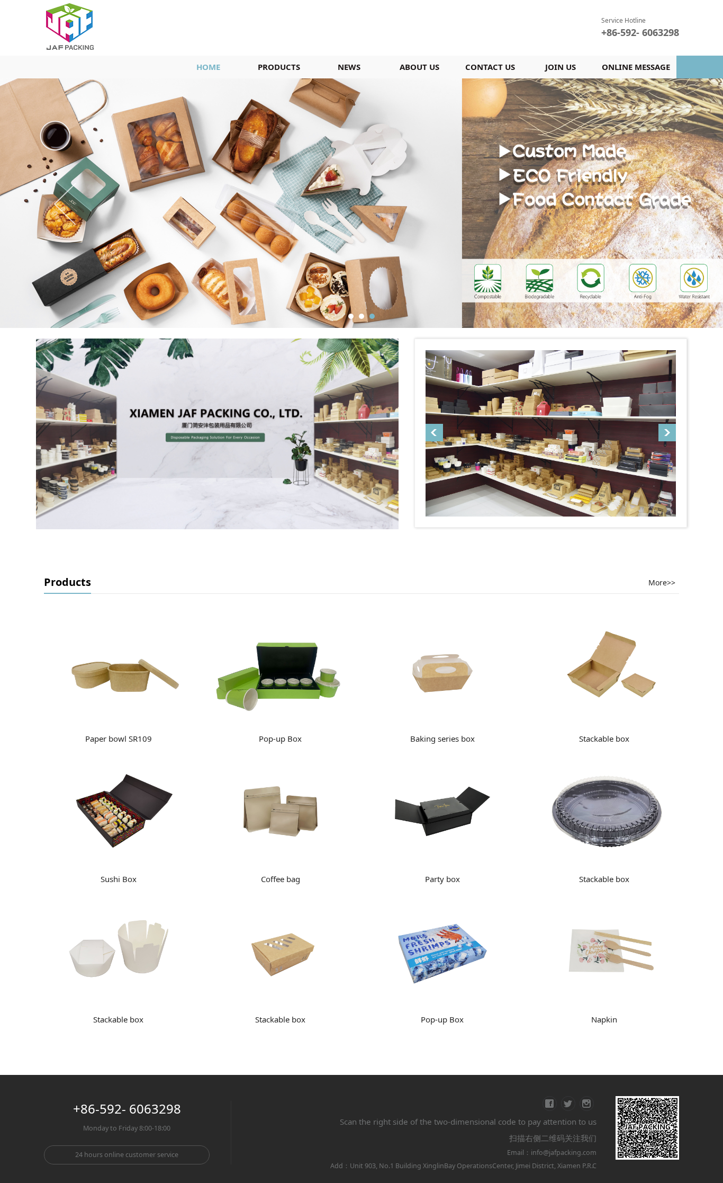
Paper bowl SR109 (118, 737)
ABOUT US (419, 66)
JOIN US (560, 66)
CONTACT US (490, 66)
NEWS (349, 66)
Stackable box (604, 737)
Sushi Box (119, 878)
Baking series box (442, 737)
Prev (66, 203)
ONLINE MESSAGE (636, 66)
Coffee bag (280, 878)
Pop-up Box (280, 737)
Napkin (604, 1018)
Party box (442, 878)
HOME (208, 66)
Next (672, 203)
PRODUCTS (279, 66)
